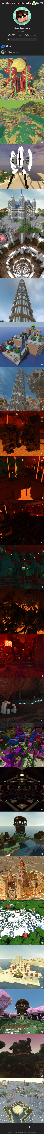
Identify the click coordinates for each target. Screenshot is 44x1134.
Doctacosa (22, 28)
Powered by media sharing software (22, 1132)
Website (23, 32)
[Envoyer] (37, 3)
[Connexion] (41, 3)
